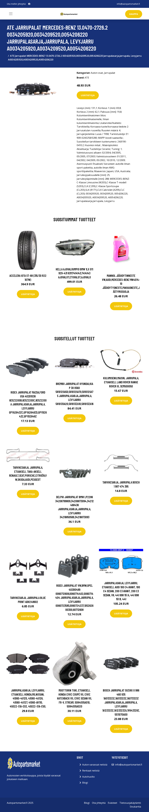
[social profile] (29, 4)
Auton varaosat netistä (94, 764)
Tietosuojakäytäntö (130, 802)
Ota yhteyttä (98, 802)
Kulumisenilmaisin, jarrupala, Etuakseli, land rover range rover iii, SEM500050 (121, 382)
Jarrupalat (109, 72)
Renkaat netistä (90, 770)
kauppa (133, 14)
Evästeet (112, 802)
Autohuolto (88, 776)
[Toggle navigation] (11, 13)
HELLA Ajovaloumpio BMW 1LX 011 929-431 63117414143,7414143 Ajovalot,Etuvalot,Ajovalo (74, 273)
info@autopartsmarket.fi (128, 3)
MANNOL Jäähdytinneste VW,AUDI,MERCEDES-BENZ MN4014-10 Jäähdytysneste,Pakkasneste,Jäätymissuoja (121, 283)
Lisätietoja (88, 95)
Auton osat (97, 72)
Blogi (85, 782)
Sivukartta (135, 806)
